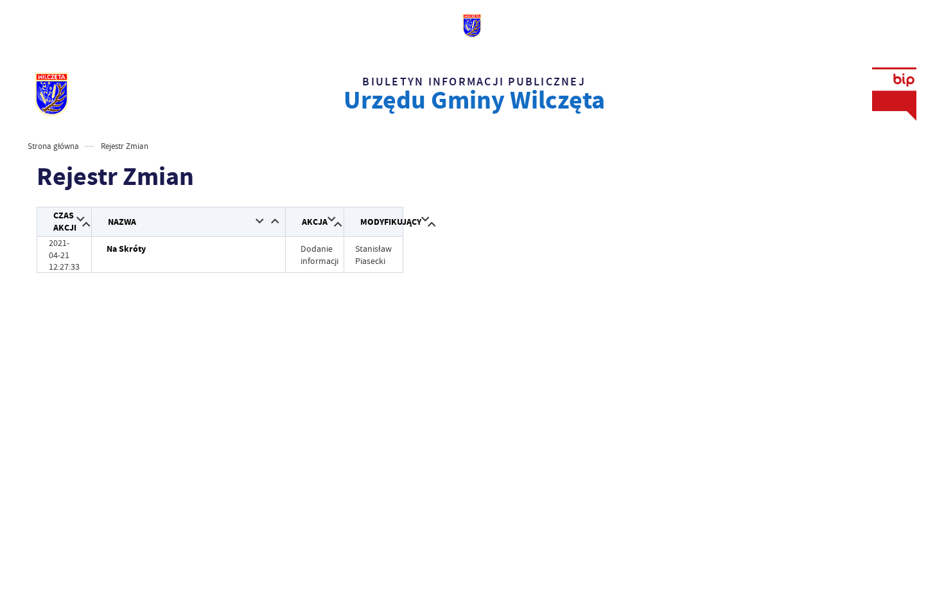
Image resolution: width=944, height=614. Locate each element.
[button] (80, 220)
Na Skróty (126, 249)
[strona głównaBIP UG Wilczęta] (52, 94)
